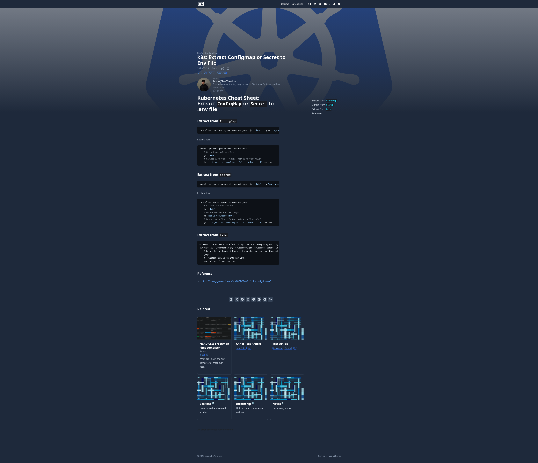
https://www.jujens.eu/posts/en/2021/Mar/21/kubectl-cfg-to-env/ (236, 281)
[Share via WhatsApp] (248, 299)
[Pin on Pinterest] (259, 299)
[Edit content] (222, 68)
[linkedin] (315, 4)
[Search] (334, 4)
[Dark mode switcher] (339, 4)
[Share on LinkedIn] (231, 299)
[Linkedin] (218, 90)
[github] (309, 4)
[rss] (320, 4)
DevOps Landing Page (207, 53)
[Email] (221, 90)
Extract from (324, 100)
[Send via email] (270, 299)
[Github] (214, 90)
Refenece (317, 113)
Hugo (330, 456)
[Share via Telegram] (253, 299)
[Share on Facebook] (265, 299)
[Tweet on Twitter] (237, 299)
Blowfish (337, 456)
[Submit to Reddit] (242, 299)
